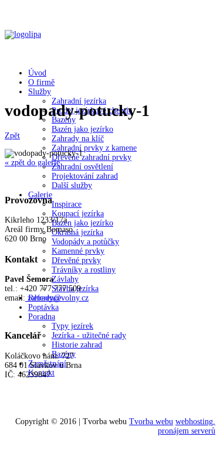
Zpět (12, 135)
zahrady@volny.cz (58, 298)
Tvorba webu (151, 421)
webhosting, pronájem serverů (186, 426)
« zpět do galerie (32, 162)
